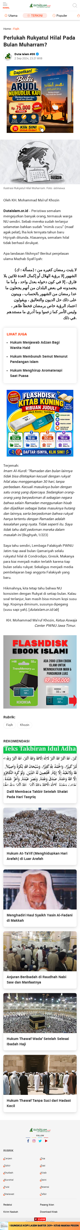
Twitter (40, 1146)
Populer (61, 16)
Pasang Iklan (47, 1205)
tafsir (44, 1194)
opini (43, 1180)
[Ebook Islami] (40, 672)
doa (43, 1158)
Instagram (34, 1146)
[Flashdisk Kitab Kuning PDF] (40, 423)
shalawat (9, 1194)
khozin (24, 725)
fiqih (9, 725)
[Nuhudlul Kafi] (40, 99)
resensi (45, 1187)
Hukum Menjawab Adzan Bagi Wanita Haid (35, 345)
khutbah (8, 1173)
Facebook (28, 1146)
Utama (12, 16)
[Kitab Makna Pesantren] (40, 1226)
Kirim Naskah (10, 1212)
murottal (9, 1180)
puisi (6, 1187)
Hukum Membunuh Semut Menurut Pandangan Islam (39, 359)
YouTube (46, 1146)
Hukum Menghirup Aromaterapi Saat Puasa (36, 373)
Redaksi (7, 1205)
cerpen (8, 1158)
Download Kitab (48, 1212)
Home (7, 29)
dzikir (7, 1165)
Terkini (37, 16)
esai (43, 1165)
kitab (43, 1173)
